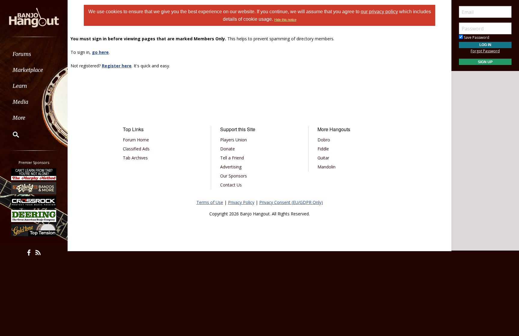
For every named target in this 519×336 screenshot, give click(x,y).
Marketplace (28, 69)
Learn (20, 85)
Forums (22, 54)
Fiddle (323, 149)
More (19, 117)
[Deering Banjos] (34, 216)
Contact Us (231, 185)
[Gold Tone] (34, 230)
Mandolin (326, 167)
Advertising (230, 167)
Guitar (323, 158)
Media (20, 101)
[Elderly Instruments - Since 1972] (34, 188)
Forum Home (136, 140)
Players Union (233, 140)
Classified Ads (136, 149)
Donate (227, 149)
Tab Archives (135, 158)
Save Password (476, 37)
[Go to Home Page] (34, 17)
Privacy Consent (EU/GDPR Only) (291, 202)
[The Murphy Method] (34, 174)
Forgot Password (485, 51)
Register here (117, 66)
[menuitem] (34, 54)
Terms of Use (209, 202)
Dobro (323, 140)
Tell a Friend (232, 158)
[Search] (12, 134)
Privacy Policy (241, 202)
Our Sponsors (233, 176)
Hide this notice (285, 19)
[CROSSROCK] (34, 202)
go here (100, 52)
